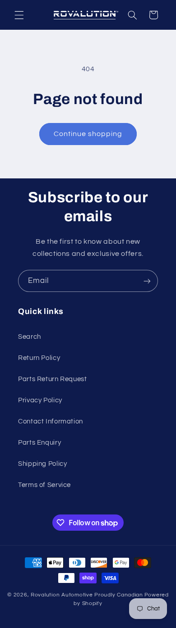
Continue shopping (88, 133)
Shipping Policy (42, 463)
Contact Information (50, 421)
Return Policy (39, 358)
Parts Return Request (52, 379)
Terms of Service (44, 485)
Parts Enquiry (39, 442)
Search (29, 336)
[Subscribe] (147, 281)
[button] (19, 15)
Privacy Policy (40, 400)
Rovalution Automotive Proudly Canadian (87, 594)
